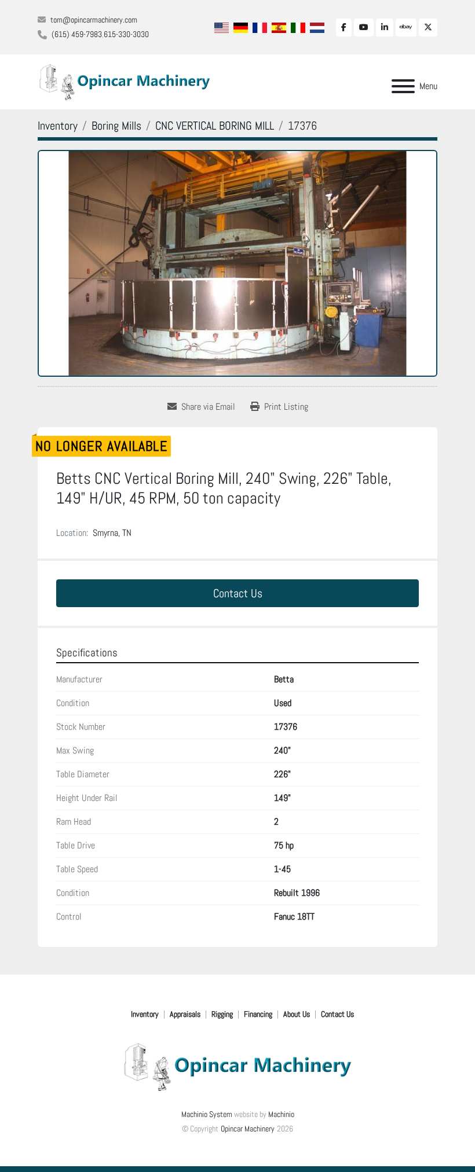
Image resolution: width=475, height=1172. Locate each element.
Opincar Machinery (248, 1128)
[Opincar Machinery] (237, 1066)
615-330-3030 (126, 34)
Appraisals (185, 1014)
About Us (296, 1014)
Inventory (145, 1014)
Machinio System (206, 1114)
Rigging (222, 1014)
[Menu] (403, 86)
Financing (258, 1014)
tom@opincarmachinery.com (93, 19)
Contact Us (237, 593)
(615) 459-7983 (77, 34)
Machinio (281, 1114)
